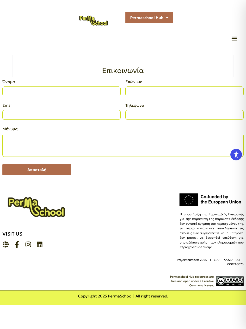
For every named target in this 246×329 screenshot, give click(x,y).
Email (7, 105)
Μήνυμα (10, 129)
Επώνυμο (133, 82)
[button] (234, 38)
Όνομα (8, 82)
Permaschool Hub (147, 17)
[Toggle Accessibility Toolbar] (236, 154)
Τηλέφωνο (134, 105)
